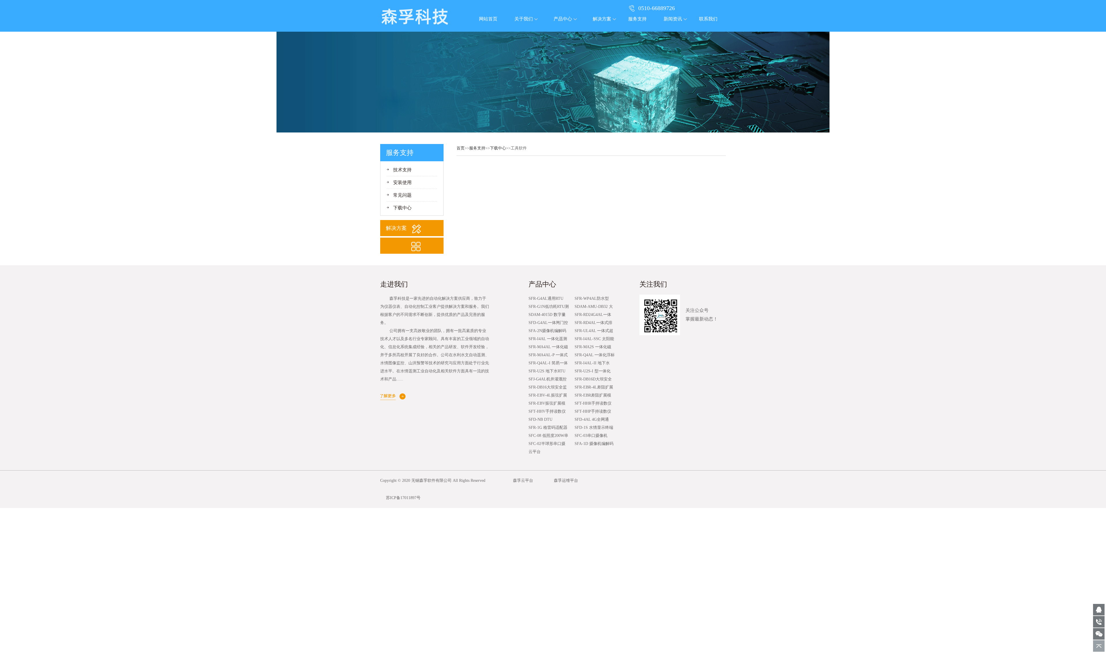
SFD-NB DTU (540, 419)
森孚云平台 (523, 480)
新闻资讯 (673, 18)
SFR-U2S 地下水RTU (547, 371)
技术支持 (402, 169)
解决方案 (602, 18)
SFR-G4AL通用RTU (546, 298)
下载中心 (402, 207)
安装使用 (402, 182)
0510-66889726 (656, 8)
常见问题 (402, 195)
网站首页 (488, 18)
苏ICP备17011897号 (403, 498)
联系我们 (708, 18)
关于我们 (523, 18)
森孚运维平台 (566, 480)
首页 (461, 148)
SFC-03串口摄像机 (591, 435)
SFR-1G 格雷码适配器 (548, 427)
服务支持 (637, 18)
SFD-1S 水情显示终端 (594, 427)
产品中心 (563, 18)
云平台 (535, 452)
